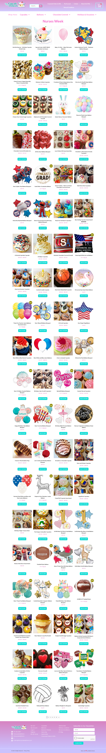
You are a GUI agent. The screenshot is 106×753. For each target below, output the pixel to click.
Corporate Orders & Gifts (54, 4)
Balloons (40, 15)
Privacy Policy (27, 750)
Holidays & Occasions (85, 15)
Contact (76, 4)
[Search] (41, 5)
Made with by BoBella (86, 750)
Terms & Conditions (69, 7)
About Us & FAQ (85, 4)
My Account (67, 4)
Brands (93, 750)
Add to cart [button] (43, 54)
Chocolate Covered (60, 15)
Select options (22, 54)
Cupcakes (23, 15)
